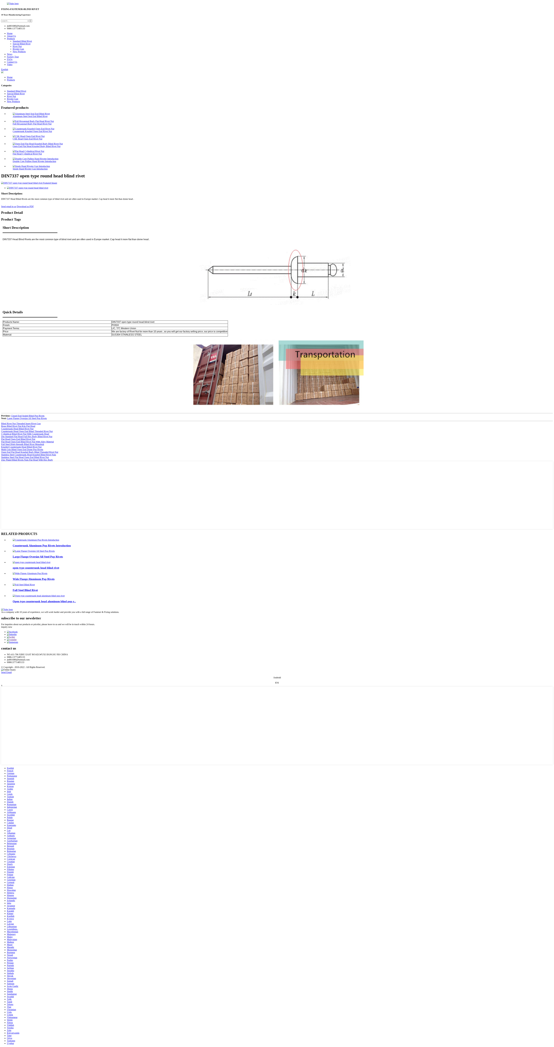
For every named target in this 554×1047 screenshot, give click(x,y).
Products (11, 38)
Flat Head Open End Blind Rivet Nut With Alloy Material (27, 441)
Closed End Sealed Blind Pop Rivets (27, 416)
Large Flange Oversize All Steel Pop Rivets (27, 418)
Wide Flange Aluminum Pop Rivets (34, 579)
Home (10, 33)
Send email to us (8, 206)
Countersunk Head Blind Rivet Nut (17, 429)
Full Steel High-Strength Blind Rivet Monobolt (22, 444)
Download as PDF (25, 206)
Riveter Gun (18, 49)
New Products (19, 51)
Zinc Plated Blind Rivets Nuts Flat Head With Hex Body (27, 460)
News (9, 54)
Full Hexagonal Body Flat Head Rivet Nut (32, 124)
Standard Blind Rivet (22, 41)
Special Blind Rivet (21, 44)
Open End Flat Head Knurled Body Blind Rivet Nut (36, 146)
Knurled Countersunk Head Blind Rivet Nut (21, 447)
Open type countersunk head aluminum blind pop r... (44, 601)
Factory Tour (13, 57)
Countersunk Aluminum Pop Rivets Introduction (42, 545)
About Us (11, 36)
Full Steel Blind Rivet (25, 590)
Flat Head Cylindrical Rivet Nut (27, 154)
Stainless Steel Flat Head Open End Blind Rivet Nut (25, 457)
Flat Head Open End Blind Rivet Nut (18, 439)
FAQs (9, 59)
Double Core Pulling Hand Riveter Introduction (34, 161)
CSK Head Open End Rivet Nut (27, 139)
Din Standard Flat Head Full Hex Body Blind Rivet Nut (26, 436)
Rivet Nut (17, 46)
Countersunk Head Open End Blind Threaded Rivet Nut (27, 431)
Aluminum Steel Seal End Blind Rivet (30, 116)
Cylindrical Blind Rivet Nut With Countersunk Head (25, 434)
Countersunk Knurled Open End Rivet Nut (32, 131)
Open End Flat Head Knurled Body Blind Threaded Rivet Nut (29, 452)
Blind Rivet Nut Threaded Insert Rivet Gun (21, 423)
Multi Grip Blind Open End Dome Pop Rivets (22, 449)
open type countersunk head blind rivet (36, 567)
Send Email (6, 672)
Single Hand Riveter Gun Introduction (30, 169)
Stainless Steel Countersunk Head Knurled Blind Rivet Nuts (28, 454)
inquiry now (6, 627)
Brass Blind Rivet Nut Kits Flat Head (18, 426)
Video (9, 64)
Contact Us (12, 62)
